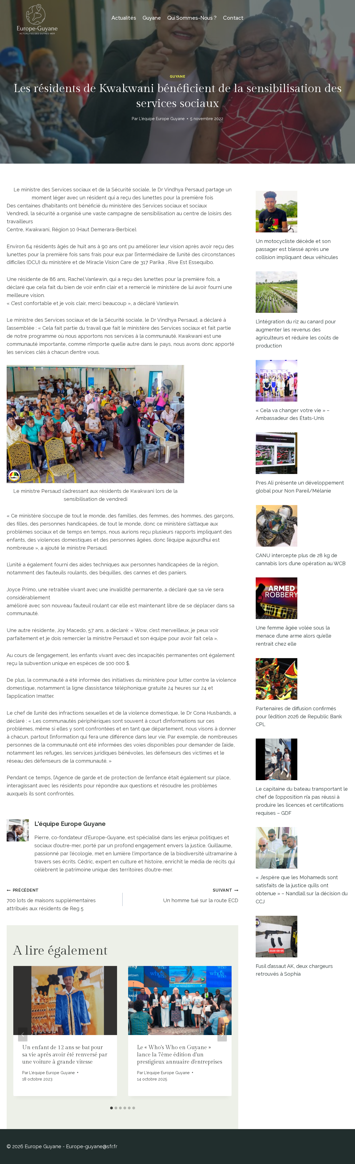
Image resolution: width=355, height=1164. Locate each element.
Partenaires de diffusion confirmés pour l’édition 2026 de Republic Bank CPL (299, 716)
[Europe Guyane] (37, 18)
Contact (233, 17)
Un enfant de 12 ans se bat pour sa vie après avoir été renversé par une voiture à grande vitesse (64, 1054)
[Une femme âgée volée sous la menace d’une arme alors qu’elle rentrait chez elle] (302, 598)
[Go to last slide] (22, 1035)
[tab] (111, 1108)
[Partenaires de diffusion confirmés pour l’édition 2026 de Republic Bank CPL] (302, 679)
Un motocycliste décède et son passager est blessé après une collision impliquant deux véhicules (297, 249)
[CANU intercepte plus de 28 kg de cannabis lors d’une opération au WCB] (302, 526)
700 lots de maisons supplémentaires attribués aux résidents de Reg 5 (51, 899)
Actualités (123, 17)
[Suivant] (222, 1035)
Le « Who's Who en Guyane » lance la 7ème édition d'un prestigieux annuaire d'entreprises (179, 1054)
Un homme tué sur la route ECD (200, 895)
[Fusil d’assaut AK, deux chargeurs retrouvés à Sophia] (302, 936)
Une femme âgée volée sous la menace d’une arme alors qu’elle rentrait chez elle (293, 636)
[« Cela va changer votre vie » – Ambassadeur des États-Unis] (302, 381)
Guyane (152, 17)
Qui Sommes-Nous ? (192, 17)
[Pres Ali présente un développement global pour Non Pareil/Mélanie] (302, 453)
